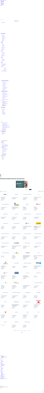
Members (1, 362)
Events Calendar (18, 330)
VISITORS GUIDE (16, 21)
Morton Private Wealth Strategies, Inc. (26, 285)
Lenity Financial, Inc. (14, 285)
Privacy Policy (2, 375)
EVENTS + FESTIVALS (16, 20)
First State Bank (13, 255)
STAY (2, 57)
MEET (2, 62)
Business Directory (2, 3)
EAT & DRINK (3, 33)
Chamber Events (2, 1)
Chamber (0, 366)
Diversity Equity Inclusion (3, 374)
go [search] (30, 189)
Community (1, 370)
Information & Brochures (25, 330)
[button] (22, 19)
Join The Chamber (29, 330)
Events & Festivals (5, 80)
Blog (1, 2)
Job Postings (21, 330)
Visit (0, 358)
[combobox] (2, 174)
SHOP (2, 42)
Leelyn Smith (2, 285)
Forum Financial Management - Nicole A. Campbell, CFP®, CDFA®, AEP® (27, 255)
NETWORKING (3, 131)
